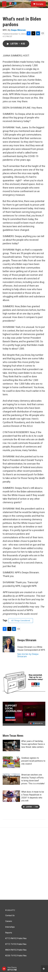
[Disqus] (24, 863)
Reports (8, 933)
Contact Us (10, 916)
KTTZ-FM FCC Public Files (16, 938)
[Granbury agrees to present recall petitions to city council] (11, 762)
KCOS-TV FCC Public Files (16, 956)
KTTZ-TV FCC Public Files (15, 944)
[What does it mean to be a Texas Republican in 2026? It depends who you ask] (11, 796)
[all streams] (44, 968)
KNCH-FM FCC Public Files (16, 950)
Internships (10, 927)
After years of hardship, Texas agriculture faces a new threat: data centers (33, 744)
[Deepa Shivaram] (9, 644)
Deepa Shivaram (18, 30)
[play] (4, 968)
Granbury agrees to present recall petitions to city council (33, 761)
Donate (39, 4)
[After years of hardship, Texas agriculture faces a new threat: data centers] (11, 745)
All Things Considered (20, 620)
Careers (8, 921)
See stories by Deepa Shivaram (27, 655)
